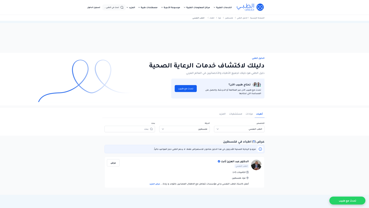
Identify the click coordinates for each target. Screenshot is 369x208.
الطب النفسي (242, 166)
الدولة (207, 123)
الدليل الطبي (242, 17)
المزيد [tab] (222, 114)
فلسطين (229, 17)
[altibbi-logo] (250, 7)
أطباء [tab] (259, 114)
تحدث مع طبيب (185, 88)
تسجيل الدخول (93, 7)
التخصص (260, 123)
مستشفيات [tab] (235, 114)
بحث (153, 123)
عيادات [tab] (249, 114)
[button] (222, 7)
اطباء (212, 17)
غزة (219, 17)
